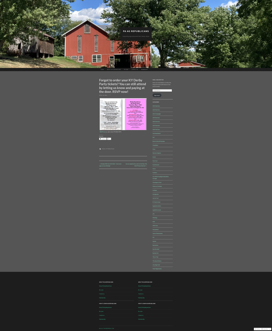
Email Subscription (158, 79)
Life (153, 213)
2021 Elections (156, 106)
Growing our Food (157, 182)
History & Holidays (157, 186)
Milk (154, 221)
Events (104, 148)
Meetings (155, 217)
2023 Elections (156, 117)
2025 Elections (156, 125)
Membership (144, 69)
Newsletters (156, 229)
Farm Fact (155, 160)
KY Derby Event (110, 148)
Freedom (155, 172)
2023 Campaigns (157, 113)
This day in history (157, 261)
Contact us (134, 69)
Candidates (155, 145)
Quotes (154, 241)
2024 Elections (156, 121)
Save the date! (156, 249)
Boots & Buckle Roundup (159, 141)
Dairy (154, 149)
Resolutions (155, 245)
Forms (154, 168)
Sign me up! (157, 95)
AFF (154, 137)
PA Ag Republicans (136, 31)
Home (102, 69)
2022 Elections (156, 109)
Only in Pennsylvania (157, 233)
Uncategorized (156, 264)
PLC (154, 237)
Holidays (155, 190)
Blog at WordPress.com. (106, 328)
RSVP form (103, 132)
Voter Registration (157, 268)
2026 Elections (156, 129)
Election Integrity (157, 153)
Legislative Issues (157, 210)
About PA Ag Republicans (114, 69)
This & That (155, 257)
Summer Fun (156, 253)
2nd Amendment (157, 133)
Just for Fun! (156, 198)
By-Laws (126, 69)
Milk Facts (155, 225)
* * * (110, 95)
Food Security (156, 164)
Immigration (156, 194)
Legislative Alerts (157, 206)
